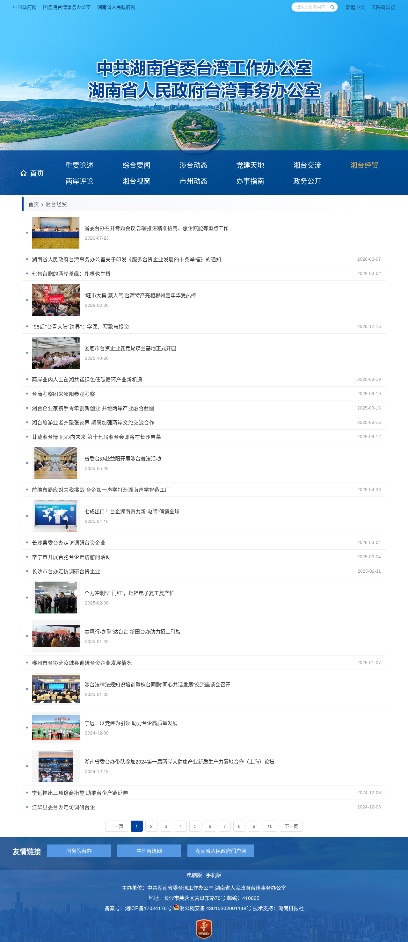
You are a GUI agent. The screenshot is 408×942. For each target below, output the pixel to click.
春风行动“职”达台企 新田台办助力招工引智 (132, 631)
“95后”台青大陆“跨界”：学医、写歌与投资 (80, 326)
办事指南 (250, 180)
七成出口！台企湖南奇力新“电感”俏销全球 (131, 511)
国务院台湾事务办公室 (67, 7)
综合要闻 (136, 165)
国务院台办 (79, 850)
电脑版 (194, 875)
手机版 (213, 875)
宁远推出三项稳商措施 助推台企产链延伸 (80, 792)
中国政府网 (25, 7)
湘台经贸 (364, 165)
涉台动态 (193, 165)
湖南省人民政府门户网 (220, 850)
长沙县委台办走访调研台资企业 (69, 542)
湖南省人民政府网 (116, 7)
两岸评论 (79, 180)
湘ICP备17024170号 (148, 908)
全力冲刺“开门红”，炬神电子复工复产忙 (129, 593)
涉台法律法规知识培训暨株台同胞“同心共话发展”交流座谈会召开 (157, 684)
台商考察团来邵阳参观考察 (63, 393)
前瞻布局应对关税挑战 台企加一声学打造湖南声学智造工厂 (101, 489)
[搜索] (332, 7)
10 (270, 826)
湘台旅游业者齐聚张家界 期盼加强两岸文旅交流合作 (93, 422)
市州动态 (193, 180)
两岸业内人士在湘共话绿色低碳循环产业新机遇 (87, 379)
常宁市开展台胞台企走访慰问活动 (71, 557)
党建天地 (250, 165)
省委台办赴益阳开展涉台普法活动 (122, 458)
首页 (37, 173)
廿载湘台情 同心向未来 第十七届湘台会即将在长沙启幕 (96, 436)
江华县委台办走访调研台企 (63, 807)
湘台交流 (307, 165)
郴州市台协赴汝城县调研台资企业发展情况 (82, 662)
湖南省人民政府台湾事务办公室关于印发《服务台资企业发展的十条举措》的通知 (126, 259)
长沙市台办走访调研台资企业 (66, 571)
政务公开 (307, 180)
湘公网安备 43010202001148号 (215, 908)
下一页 (291, 826)
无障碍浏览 (383, 7)
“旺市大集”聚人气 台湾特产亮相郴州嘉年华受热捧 (140, 295)
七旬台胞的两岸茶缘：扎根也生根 (71, 273)
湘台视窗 (136, 180)
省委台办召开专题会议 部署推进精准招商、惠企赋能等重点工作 (156, 228)
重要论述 (79, 165)
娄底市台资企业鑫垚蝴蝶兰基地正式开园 (130, 348)
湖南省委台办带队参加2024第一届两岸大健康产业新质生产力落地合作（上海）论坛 (179, 761)
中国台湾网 (149, 850)
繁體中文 (355, 7)
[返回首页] (204, 100)
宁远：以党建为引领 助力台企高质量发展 (131, 723)
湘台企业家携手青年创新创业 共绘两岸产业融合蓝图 (93, 408)
